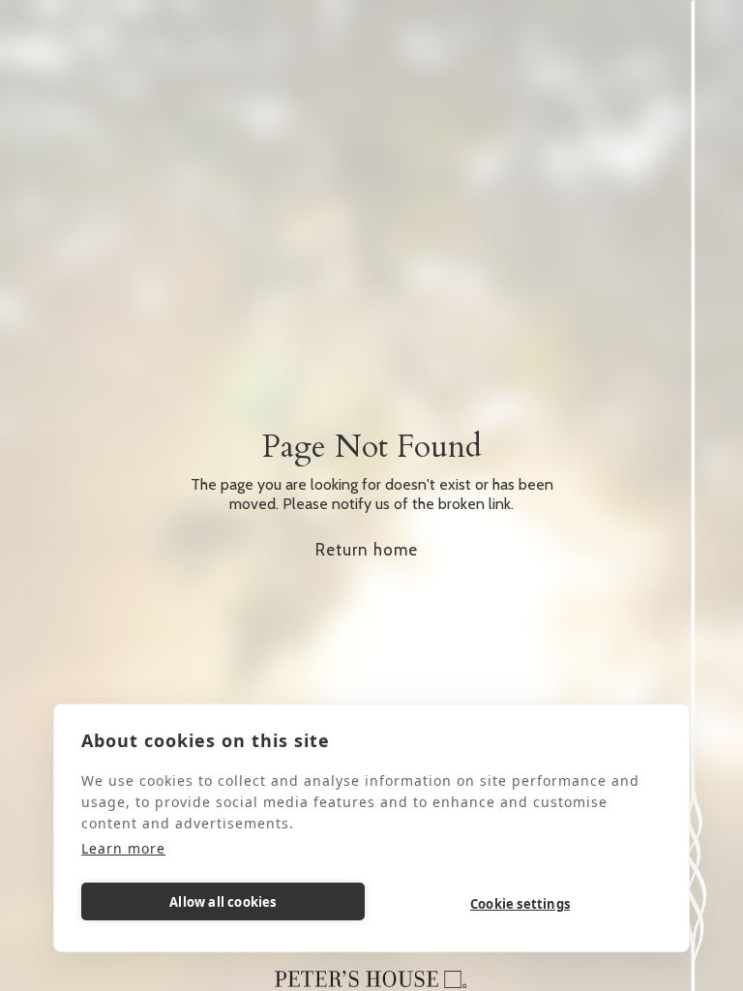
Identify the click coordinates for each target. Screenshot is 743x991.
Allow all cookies (222, 902)
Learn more (123, 848)
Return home (366, 549)
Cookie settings (520, 904)
